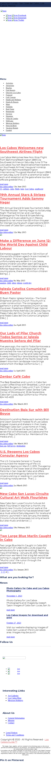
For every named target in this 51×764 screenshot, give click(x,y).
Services (9, 114)
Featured (9, 95)
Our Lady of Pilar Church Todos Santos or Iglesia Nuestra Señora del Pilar (20, 337)
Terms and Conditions (15, 735)
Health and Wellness (13, 100)
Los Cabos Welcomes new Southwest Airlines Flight (22, 150)
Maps (8, 104)
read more (4, 184)
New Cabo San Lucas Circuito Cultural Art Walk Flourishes (24, 495)
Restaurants (10, 112)
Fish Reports (10, 90)
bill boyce (11, 446)
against (3, 283)
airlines (6, 189)
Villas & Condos (12, 119)
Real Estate (10, 109)
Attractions (10, 86)
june (22, 189)
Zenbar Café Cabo (15, 376)
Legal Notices (11, 733)
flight (17, 189)
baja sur (3, 446)
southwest (39, 189)
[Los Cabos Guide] (3, 11)
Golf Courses (11, 97)
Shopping (9, 116)
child (9, 283)
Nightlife (9, 107)
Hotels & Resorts (12, 102)
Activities (9, 83)
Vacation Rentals (12, 128)
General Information (16, 718)
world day (27, 283)
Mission (11, 720)
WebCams (9, 121)
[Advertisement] (25, 50)
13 (1, 189)
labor (14, 283)
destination (20, 446)
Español (9, 130)
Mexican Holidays (12, 123)
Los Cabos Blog (14, 698)
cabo (12, 189)
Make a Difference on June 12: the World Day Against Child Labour (25, 244)
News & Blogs (11, 126)
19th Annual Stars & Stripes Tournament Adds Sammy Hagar (22, 198)
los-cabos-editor (6, 186)
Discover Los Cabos (13, 93)
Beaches (9, 88)
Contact (11, 723)
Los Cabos (29, 189)
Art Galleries (13, 696)
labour (19, 283)
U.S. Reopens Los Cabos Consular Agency (20, 453)
